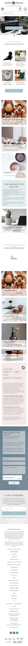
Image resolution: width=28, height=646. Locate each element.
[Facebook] (11, 633)
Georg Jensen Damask (14, 580)
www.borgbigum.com (14, 627)
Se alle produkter (14, 90)
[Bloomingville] (14, 257)
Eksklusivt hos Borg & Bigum (14, 564)
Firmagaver (14, 554)
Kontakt (14, 606)
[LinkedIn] (17, 633)
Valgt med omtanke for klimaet (14, 562)
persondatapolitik (16, 504)
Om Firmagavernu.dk (14, 608)
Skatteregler (14, 598)
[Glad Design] (18, 642)
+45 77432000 (14, 623)
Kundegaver (14, 556)
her (24, 517)
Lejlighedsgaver (14, 567)
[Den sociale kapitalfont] (8, 642)
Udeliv (14, 577)
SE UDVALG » (14, 28)
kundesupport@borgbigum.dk (14, 625)
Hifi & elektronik (14, 585)
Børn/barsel (14, 575)
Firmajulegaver (14, 569)
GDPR (14, 593)
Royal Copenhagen (14, 583)
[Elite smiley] (13, 638)
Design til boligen (14, 572)
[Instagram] (14, 633)
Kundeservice (14, 595)
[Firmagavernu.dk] (14, 3)
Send (14, 483)
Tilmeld (14, 513)
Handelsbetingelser (14, 590)
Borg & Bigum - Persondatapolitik (14, 603)
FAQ (14, 601)
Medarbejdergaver (14, 559)
